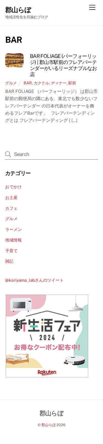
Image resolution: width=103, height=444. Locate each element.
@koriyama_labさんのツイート (34, 280)
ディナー (58, 82)
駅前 (72, 82)
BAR (28, 82)
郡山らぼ (48, 425)
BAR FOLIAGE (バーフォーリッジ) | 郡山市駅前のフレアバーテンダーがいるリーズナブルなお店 (63, 65)
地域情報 (13, 240)
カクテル (41, 82)
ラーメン (13, 229)
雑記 (9, 261)
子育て (11, 250)
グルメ (11, 82)
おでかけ (13, 186)
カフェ (11, 208)
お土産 (11, 197)
